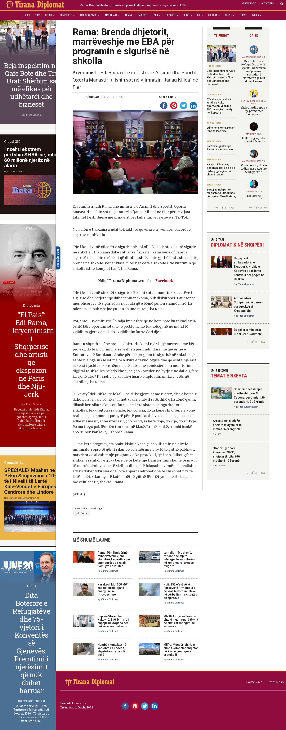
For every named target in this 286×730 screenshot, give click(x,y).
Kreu (27, 15)
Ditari (48, 15)
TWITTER (269, 3)
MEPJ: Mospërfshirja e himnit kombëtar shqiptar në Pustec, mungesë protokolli (181, 649)
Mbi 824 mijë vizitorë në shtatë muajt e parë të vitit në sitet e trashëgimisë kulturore (181, 621)
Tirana (128, 15)
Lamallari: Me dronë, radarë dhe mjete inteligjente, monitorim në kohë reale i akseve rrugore (179, 559)
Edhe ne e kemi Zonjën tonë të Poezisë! (221, 129)
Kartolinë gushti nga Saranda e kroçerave (220, 147)
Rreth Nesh (276, 682)
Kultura (212, 15)
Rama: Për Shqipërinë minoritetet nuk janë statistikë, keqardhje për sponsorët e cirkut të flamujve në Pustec (114, 559)
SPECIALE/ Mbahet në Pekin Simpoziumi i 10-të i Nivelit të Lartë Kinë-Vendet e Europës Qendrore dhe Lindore (30, 481)
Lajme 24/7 (254, 682)
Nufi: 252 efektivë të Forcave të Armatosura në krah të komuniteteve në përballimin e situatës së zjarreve (180, 591)
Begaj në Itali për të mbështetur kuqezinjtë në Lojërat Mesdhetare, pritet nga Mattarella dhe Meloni (221, 196)
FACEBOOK (250, 3)
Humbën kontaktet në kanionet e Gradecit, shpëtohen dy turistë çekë (112, 649)
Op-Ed (253, 36)
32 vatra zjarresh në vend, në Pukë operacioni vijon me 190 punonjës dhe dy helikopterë (219, 106)
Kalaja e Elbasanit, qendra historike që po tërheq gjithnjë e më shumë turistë (221, 169)
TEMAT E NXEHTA (229, 374)
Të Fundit (221, 36)
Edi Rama (81, 513)
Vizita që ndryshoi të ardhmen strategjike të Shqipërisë (254, 168)
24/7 (37, 15)
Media (255, 15)
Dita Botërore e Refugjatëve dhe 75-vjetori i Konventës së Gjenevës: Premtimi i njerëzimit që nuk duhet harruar (253, 71)
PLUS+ (228, 15)
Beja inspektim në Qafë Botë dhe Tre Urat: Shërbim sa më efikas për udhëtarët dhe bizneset (221, 77)
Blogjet (171, 15)
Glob (186, 15)
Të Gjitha (227, 207)
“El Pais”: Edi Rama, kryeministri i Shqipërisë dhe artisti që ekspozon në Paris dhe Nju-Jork (33, 354)
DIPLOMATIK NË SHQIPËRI (237, 243)
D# (198, 15)
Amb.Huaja (111, 15)
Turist (243, 15)
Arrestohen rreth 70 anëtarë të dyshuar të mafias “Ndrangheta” (227, 425)
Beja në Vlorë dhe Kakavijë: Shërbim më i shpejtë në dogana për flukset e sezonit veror (113, 621)
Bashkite (143, 15)
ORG (155, 15)
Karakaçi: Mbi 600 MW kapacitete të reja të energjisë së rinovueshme (113, 589)
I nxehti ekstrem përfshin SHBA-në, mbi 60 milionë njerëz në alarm (30, 157)
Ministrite (66, 15)
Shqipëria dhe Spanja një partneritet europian (254, 111)
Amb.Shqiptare (88, 15)
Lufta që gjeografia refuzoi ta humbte (253, 139)
